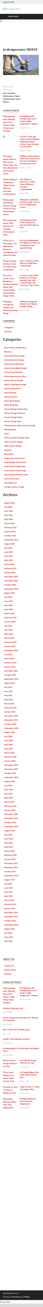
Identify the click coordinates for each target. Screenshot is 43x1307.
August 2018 (9, 831)
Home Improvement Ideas (15, 376)
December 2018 (11, 814)
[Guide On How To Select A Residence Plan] (10, 1087)
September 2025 (11, 540)
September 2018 (11, 827)
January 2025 (10, 573)
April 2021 (8, 700)
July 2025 (8, 548)
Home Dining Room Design (15, 368)
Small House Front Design (15, 471)
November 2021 (11, 671)
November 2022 (11, 650)
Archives (8, 332)
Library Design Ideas (12, 421)
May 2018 (8, 843)
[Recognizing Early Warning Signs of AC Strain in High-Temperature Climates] (10, 116)
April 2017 (8, 896)
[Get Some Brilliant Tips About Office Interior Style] (10, 1073)
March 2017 (9, 900)
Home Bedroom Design (14, 360)
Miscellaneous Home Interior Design (19, 425)
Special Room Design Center (16, 475)
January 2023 (10, 646)
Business (8, 352)
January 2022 (10, 667)
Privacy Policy (10, 970)
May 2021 (8, 695)
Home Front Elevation (13, 372)
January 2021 (10, 712)
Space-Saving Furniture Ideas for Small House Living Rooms (29, 263)
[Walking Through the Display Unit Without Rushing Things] (10, 302)
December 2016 (11, 913)
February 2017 (10, 904)
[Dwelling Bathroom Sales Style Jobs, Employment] (10, 1099)
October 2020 (10, 724)
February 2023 (10, 642)
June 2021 (8, 691)
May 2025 (8, 556)
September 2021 (11, 679)
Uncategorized (10, 483)
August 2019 (9, 781)
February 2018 (10, 855)
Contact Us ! (9, 966)
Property (8, 450)
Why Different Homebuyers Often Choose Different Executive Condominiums (27, 184)
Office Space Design (13, 446)
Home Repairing (11, 405)
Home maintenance (12, 389)
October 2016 (10, 921)
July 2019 (8, 786)
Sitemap (7, 974)
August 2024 (9, 593)
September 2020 (11, 728)
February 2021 (10, 708)
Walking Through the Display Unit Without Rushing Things (28, 304)
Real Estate (9, 454)
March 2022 (9, 659)
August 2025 (9, 544)
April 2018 (8, 847)
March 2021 (9, 704)
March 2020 (9, 753)
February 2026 (10, 528)
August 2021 (9, 683)
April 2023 (8, 634)
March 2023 (9, 638)
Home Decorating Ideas (14, 364)
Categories (8, 328)
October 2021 (10, 675)
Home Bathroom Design (14, 356)
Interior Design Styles (13, 417)
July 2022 (8, 654)
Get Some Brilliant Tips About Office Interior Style (29, 1074)
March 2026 (9, 523)
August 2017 (9, 880)
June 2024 (8, 601)
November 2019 (11, 769)
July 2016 (8, 933)
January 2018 (10, 859)
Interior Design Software (14, 413)
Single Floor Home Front (14, 458)
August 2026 (9, 503)
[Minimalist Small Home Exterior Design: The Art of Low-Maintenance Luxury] (10, 200)
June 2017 (8, 888)
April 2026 (8, 519)
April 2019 (8, 798)
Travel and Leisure (12, 479)
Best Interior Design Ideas (15, 348)
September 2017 (11, 876)
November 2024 (11, 581)
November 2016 (11, 917)
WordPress (16, 1297)
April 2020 (8, 749)
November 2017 (11, 867)
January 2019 (10, 810)
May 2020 (8, 745)
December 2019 (11, 765)
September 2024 (11, 589)
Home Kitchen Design (13, 380)
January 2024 (10, 622)
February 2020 (10, 757)
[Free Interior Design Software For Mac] (10, 1061)
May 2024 (8, 605)
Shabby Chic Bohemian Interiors (16, 1039)
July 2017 (8, 884)
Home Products (10, 397)
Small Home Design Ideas (15, 466)
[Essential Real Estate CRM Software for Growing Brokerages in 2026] (10, 220)
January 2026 (10, 532)
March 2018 (9, 851)
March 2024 (9, 614)
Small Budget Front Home (15, 462)
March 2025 (9, 564)
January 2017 (10, 908)
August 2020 (9, 732)
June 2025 (8, 552)
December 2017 (11, 863)
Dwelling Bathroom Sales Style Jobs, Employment (28, 1101)
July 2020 (8, 736)
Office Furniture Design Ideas (16, 438)
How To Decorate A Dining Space (16, 1030)
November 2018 (11, 818)
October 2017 (10, 872)
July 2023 (8, 626)
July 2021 (8, 687)
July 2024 (8, 597)
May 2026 (8, 515)
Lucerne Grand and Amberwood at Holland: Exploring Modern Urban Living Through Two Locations (29, 142)
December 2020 (11, 716)
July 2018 (8, 835)
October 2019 (10, 773)
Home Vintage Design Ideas (16, 409)
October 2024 (10, 585)
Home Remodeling (12, 401)
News (6, 434)
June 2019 (8, 790)
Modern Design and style (13, 1008)
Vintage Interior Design (14, 487)
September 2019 (11, 777)
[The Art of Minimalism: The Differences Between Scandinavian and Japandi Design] (10, 241)
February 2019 (10, 806)
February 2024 (10, 618)
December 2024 (11, 577)
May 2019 (8, 794)
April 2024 (8, 609)
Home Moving (10, 393)
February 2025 (10, 568)
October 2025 (10, 536)
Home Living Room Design (15, 385)
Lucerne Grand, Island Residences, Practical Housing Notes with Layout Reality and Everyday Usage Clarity (29, 280)
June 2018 (8, 839)
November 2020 (11, 720)
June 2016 (8, 937)
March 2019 (9, 802)
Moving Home (10, 430)
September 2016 (11, 925)
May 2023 (8, 630)
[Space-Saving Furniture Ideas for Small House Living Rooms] (10, 261)
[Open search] (37, 17)
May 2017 (8, 892)
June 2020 (8, 741)
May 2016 (8, 941)
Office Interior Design (13, 442)
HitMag (26, 1297)
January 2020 (10, 761)
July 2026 (8, 507)
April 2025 (8, 560)
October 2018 (10, 822)
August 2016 (9, 929)
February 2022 (10, 663)
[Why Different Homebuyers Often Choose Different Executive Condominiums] (10, 180)
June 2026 (8, 511)
